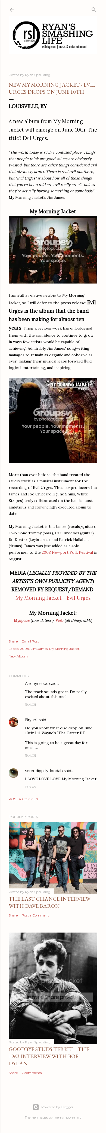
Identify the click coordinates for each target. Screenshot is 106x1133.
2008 (24, 649)
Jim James (39, 649)
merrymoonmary (68, 1117)
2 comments (32, 1073)
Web (60, 620)
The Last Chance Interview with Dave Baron (50, 902)
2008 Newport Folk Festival (67, 552)
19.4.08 (30, 704)
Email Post (30, 641)
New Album (18, 656)
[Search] (94, 8)
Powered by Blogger (57, 1107)
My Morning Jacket (64, 649)
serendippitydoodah (44, 770)
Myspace (22, 620)
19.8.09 (30, 787)
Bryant (31, 719)
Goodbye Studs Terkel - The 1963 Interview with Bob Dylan (49, 1056)
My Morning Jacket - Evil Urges (53, 598)
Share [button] (13, 641)
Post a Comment (24, 799)
